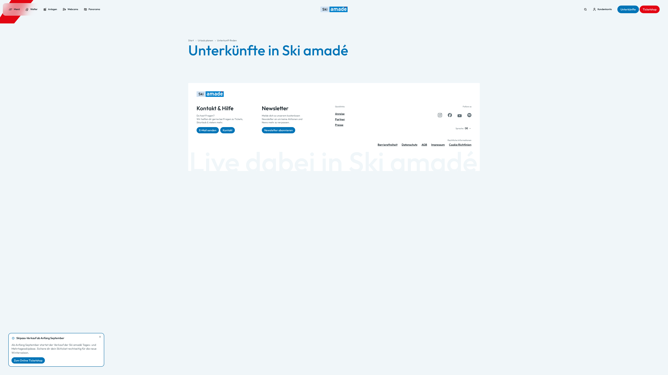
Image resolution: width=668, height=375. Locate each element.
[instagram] (440, 115)
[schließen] (100, 337)
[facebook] (450, 115)
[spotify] (469, 115)
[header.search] (585, 9)
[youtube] (460, 115)
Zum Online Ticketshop (28, 360)
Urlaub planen (205, 40)
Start (191, 40)
